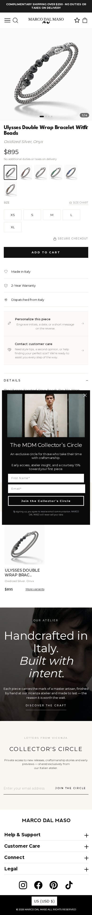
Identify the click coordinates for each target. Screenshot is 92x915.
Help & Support (22, 834)
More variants (35, 589)
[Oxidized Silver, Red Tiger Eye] (25, 172)
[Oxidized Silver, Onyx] (10, 172)
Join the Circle (70, 788)
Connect (14, 857)
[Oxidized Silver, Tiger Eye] (10, 189)
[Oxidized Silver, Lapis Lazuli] (70, 172)
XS (13, 215)
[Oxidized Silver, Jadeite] (55, 172)
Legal (11, 869)
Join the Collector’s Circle (46, 501)
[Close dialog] (85, 395)
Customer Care (22, 846)
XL (13, 227)
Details (12, 380)
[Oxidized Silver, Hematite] (40, 172)
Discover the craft (46, 705)
